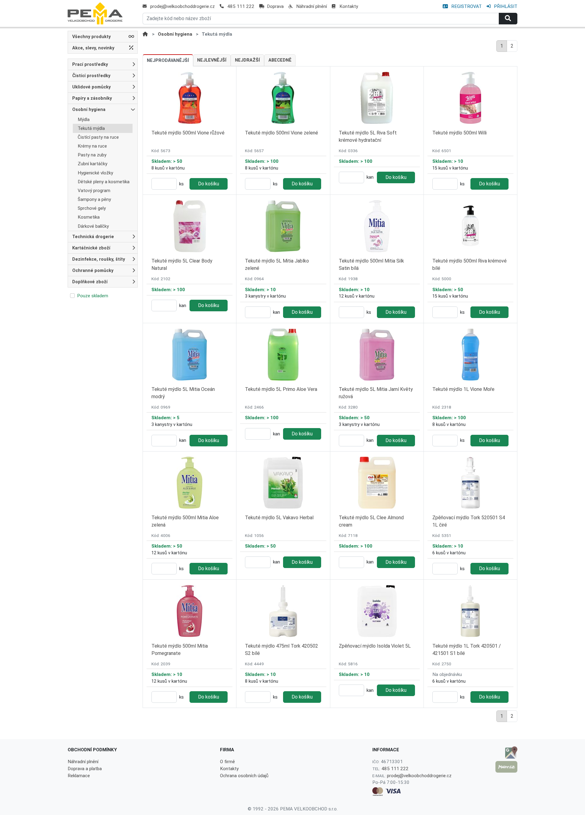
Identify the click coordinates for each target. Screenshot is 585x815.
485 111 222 (240, 6)
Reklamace (79, 775)
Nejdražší (247, 60)
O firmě (227, 761)
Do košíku (208, 184)
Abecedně (280, 60)
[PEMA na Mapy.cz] (506, 767)
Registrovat (466, 6)
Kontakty (348, 6)
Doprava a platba (85, 768)
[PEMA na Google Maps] (506, 752)
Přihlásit (505, 6)
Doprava (275, 6)
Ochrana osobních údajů (244, 775)
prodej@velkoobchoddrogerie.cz (182, 6)
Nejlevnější (211, 60)
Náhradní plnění (311, 6)
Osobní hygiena (175, 34)
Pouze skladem (92, 295)
